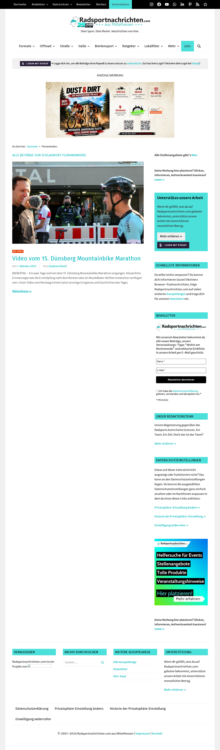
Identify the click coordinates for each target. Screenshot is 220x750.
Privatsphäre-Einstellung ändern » (177, 507)
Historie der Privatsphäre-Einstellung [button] (138, 709)
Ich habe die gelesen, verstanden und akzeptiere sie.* (178, 392)
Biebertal (136, 164)
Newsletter (83, 4)
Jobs (187, 46)
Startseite (20, 4)
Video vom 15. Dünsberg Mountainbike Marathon (76, 258)
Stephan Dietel (57, 266)
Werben (101, 4)
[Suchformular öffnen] (199, 46)
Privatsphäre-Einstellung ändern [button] (79, 709)
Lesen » (159, 179)
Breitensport (104, 46)
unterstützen (134, 63)
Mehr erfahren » (171, 236)
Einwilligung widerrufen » (171, 525)
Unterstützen (120, 4)
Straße (65, 46)
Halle (82, 46)
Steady (195, 63)
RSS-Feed (119, 676)
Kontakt (157, 733)
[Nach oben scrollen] (214, 744)
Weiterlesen (20, 291)
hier (194, 155)
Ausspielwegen (176, 294)
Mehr (172, 46)
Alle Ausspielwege (124, 662)
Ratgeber (129, 46)
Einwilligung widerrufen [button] (33, 719)
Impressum (142, 733)
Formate (25, 46)
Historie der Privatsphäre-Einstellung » (180, 516)
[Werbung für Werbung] (181, 604)
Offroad (45, 46)
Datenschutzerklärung (185, 391)
